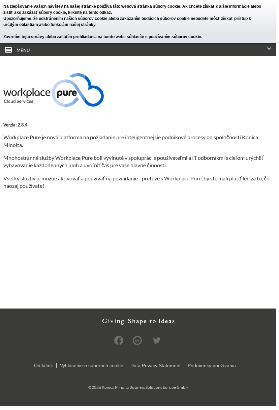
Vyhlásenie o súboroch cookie (91, 365)
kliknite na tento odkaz (89, 12)
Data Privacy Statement (155, 365)
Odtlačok (43, 365)
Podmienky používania (212, 365)
